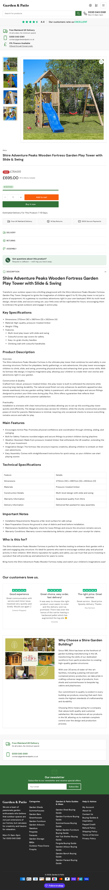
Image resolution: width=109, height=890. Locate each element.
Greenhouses (35, 817)
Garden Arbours (37, 824)
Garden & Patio (58, 875)
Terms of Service (90, 835)
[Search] (78, 13)
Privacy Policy (89, 838)
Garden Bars (35, 814)
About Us (86, 810)
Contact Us (87, 814)
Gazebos (33, 828)
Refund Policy (89, 828)
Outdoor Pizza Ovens (39, 845)
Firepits (33, 849)
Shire (5, 150)
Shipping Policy (89, 831)
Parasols (33, 835)
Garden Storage (36, 838)
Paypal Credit (88, 824)
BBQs (31, 842)
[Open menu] (103, 5)
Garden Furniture (37, 821)
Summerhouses (36, 810)
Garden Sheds (36, 807)
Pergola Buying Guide (66, 843)
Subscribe (74, 786)
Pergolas (33, 831)
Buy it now (31, 204)
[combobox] (42, 13)
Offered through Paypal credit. (21, 46)
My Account (88, 807)
